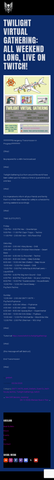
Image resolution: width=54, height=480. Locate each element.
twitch (37, 392)
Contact (7, 444)
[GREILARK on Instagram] (11, 460)
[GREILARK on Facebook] (16, 460)
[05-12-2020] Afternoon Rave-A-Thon (34, 400)
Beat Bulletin (8, 426)
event (26, 388)
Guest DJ (40, 388)
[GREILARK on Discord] (26, 460)
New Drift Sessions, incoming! (17, 397)
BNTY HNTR (17, 388)
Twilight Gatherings (25, 392)
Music (6, 431)
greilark (9, 377)
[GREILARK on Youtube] (36, 460)
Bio (4, 439)
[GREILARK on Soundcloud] (6, 460)
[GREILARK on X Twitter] (31, 460)
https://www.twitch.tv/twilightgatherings (29, 336)
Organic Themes (32, 477)
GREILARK (27, 7)
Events (6, 435)
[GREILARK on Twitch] (21, 460)
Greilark (32, 388)
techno (13, 392)
